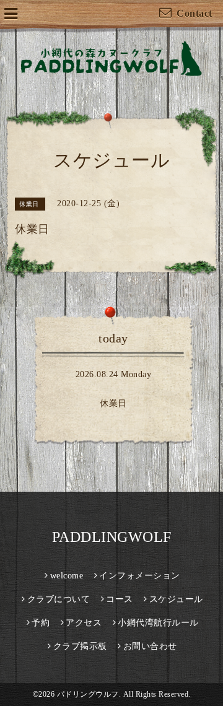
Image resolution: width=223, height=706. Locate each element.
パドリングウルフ (88, 694)
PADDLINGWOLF (112, 537)
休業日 (113, 403)
